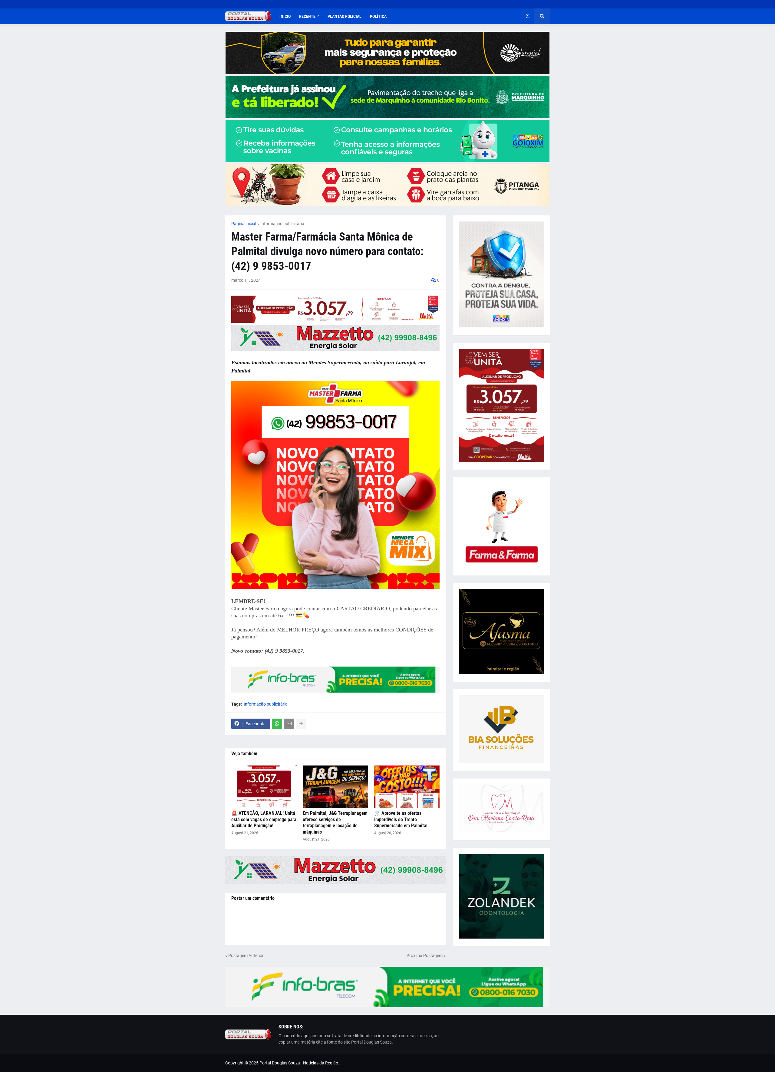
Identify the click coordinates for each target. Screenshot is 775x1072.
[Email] (289, 724)
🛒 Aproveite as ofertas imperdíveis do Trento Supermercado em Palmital (400, 819)
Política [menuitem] (378, 16)
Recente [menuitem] (307, 16)
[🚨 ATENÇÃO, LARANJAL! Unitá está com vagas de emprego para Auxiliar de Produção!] (264, 786)
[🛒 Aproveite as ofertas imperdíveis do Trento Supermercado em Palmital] (407, 786)
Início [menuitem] (285, 16)
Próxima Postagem (425, 955)
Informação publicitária (282, 223)
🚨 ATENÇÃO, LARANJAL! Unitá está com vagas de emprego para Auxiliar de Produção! (263, 819)
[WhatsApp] (277, 724)
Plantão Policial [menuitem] (344, 16)
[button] (527, 16)
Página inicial (243, 223)
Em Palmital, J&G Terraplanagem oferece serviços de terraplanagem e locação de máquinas (335, 822)
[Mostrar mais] (301, 724)
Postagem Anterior (246, 955)
